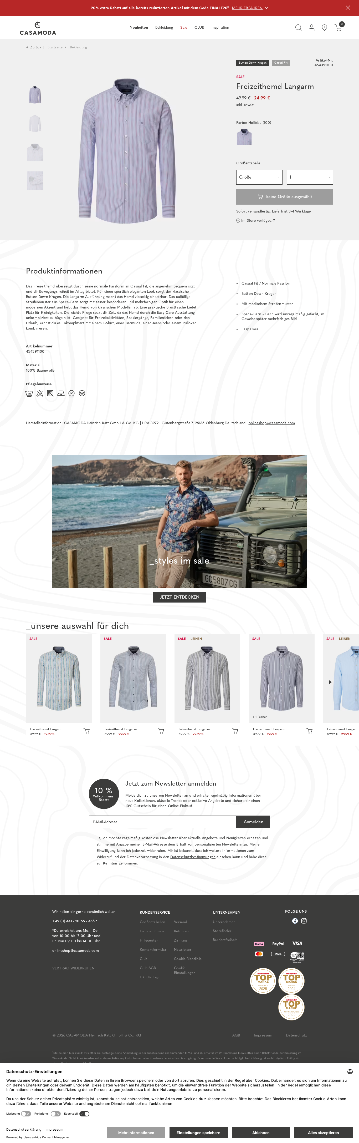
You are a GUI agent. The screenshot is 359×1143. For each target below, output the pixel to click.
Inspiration (220, 27)
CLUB (199, 27)
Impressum (263, 1035)
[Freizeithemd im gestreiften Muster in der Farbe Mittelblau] (133, 678)
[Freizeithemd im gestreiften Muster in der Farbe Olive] (207, 678)
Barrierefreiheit (225, 940)
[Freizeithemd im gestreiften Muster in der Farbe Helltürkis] (59, 678)
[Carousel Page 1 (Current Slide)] (35, 95)
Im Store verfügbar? (257, 220)
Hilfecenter (149, 940)
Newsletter (182, 949)
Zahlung (180, 940)
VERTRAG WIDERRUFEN (73, 968)
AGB (236, 1035)
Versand (180, 922)
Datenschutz (296, 1035)
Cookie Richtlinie (188, 959)
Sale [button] (183, 27)
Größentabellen (152, 922)
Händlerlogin (150, 977)
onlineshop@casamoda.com (272, 423)
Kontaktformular (153, 949)
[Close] (348, 8)
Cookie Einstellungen (185, 970)
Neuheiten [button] (139, 27)
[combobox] (259, 177)
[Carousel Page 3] (35, 152)
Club (143, 959)
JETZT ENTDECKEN (179, 597)
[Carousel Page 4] (35, 185)
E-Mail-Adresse (105, 822)
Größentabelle (248, 163)
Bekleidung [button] (164, 27)
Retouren (181, 931)
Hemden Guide (152, 931)
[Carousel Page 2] (35, 123)
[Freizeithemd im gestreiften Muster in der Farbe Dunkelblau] (282, 678)
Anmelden (253, 821)
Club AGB (148, 968)
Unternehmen (224, 922)
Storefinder (222, 931)
